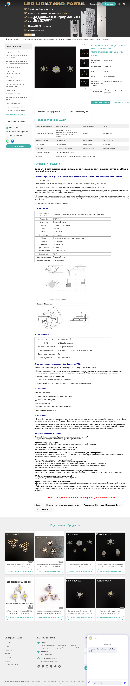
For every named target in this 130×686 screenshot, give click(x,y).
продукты (63, 4)
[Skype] (12, 141)
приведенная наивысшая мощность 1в (62, 505)
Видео (74, 4)
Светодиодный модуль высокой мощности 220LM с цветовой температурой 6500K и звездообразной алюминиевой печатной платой (111, 612)
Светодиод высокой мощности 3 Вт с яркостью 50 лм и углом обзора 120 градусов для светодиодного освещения (80, 612)
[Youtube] (47, 667)
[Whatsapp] (8, 141)
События (82, 4)
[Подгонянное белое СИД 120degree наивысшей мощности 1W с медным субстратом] (19, 547)
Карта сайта (31, 681)
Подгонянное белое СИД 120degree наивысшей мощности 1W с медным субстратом (19, 566)
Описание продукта (79, 112)
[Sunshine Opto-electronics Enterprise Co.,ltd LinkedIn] (51, 667)
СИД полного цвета (44, 509)
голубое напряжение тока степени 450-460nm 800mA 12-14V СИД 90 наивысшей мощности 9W (50, 566)
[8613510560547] (55, 667)
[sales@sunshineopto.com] (59, 667)
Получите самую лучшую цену (101, 102)
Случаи (7, 661)
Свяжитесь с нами (94, 4)
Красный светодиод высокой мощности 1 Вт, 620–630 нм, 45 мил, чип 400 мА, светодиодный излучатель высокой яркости (50, 612)
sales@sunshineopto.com (18, 131)
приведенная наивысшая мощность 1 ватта (102, 505)
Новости (8, 657)
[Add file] (89, 683)
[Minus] (125, 638)
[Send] (125, 683)
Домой (48, 4)
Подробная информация (48, 112)
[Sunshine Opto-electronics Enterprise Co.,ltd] (8, 4)
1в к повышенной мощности (31, 39)
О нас (55, 4)
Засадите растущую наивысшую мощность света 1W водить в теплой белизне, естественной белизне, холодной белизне (80, 566)
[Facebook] (42, 667)
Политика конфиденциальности (15, 681)
